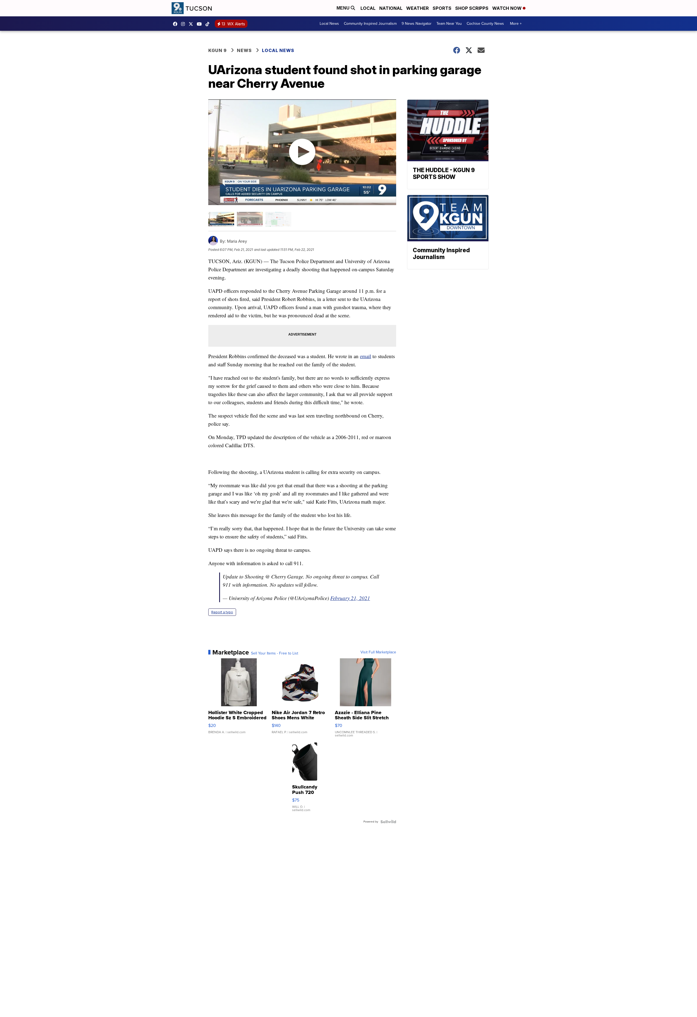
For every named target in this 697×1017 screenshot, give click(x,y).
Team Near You (449, 23)
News (244, 50)
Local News (329, 23)
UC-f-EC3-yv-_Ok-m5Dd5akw (200, 24)
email (365, 356)
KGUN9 (192, 24)
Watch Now (507, 8)
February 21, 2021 (350, 598)
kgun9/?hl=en (184, 24)
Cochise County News (485, 23)
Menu (344, 8)
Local (367, 8)
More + (516, 23)
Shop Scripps (471, 8)
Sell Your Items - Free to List (274, 653)
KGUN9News (176, 24)
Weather (417, 8)
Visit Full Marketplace (378, 652)
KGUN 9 (217, 50)
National (390, 8)
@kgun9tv (209, 24)
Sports (442, 8)
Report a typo (222, 612)
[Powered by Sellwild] (388, 822)
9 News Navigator (417, 23)
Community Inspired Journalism (370, 23)
